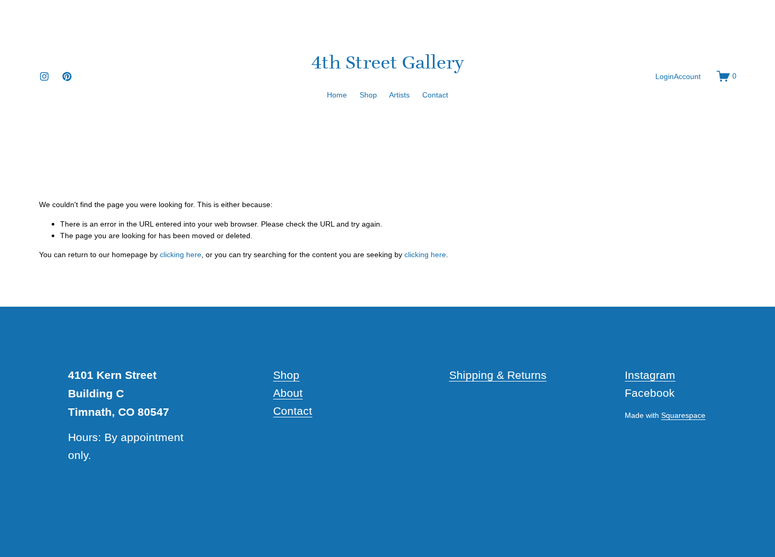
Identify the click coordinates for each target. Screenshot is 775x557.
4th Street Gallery (388, 62)
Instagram (650, 375)
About (288, 393)
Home (337, 95)
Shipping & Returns (498, 375)
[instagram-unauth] (44, 76)
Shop (368, 95)
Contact (435, 95)
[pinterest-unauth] (67, 76)
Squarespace (683, 415)
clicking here (180, 254)
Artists (399, 95)
